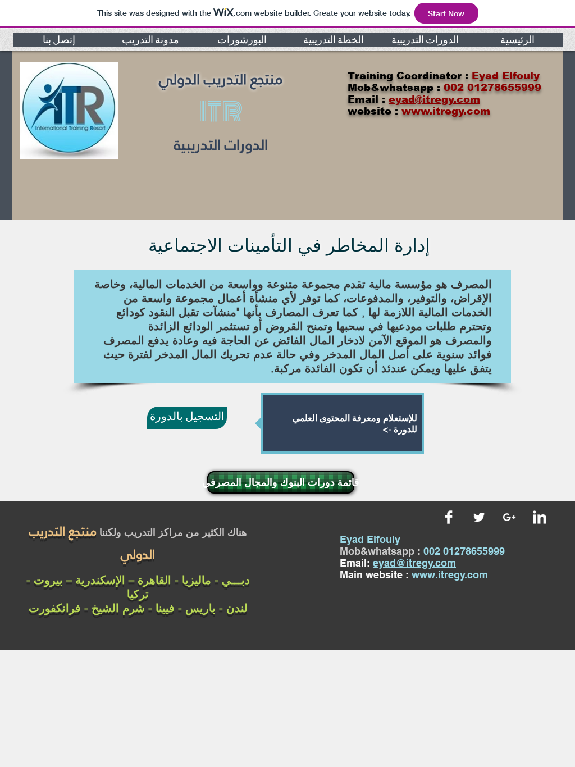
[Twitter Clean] (479, 517)
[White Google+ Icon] (509, 517)
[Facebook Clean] (448, 517)
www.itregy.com (450, 575)
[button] (58, 40)
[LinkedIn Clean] (539, 517)
